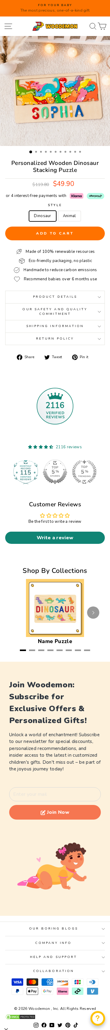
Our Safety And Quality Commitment (54, 311)
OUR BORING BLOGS (53, 928)
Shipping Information (55, 326)
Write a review (55, 537)
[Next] (93, 612)
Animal (69, 216)
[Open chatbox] (97, 1018)
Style (55, 205)
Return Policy (55, 339)
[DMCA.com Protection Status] (55, 1017)
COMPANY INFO (53, 943)
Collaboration (53, 971)
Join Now (58, 812)
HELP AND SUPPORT (53, 957)
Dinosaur (42, 216)
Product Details (55, 297)
